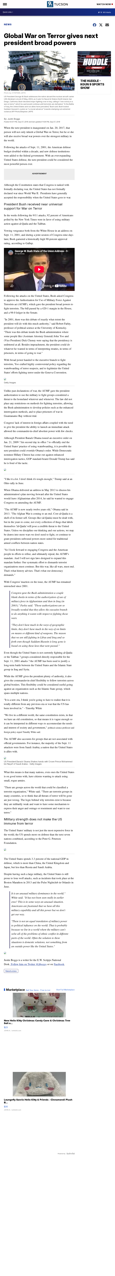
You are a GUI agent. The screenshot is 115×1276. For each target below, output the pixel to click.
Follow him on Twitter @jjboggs (28, 964)
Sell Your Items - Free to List (38, 990)
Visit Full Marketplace (65, 990)
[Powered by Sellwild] (70, 1154)
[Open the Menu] (4, 4)
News (8, 24)
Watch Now (104, 4)
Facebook (59, 964)
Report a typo (11, 971)
